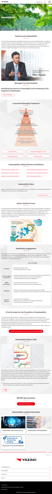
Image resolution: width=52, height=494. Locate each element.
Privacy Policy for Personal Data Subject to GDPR (12, 487)
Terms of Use (4, 489)
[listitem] (13, 169)
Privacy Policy (4, 485)
